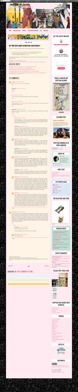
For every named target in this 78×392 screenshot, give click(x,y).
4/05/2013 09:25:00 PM (20, 81)
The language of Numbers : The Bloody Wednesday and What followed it (60, 232)
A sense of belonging (56, 319)
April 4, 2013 (26, 54)
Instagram (46, 30)
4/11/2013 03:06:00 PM (23, 176)
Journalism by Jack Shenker (57, 333)
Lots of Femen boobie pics (24, 103)
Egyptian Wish (54, 326)
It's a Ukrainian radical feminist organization (30, 119)
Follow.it (55, 188)
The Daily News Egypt (56, 312)
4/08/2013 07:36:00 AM (23, 234)
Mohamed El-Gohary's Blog (57, 336)
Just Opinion (30, 62)
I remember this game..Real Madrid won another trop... (61, 264)
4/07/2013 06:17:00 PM (23, 126)
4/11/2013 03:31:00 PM (23, 192)
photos (34, 62)
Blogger (41, 384)
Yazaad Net (54, 340)
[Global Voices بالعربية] (61, 354)
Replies (14, 115)
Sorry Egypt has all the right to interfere (60, 234)
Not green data (55, 337)
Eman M (53, 330)
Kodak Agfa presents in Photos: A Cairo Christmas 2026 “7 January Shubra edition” (24, 71)
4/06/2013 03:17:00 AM (21, 109)
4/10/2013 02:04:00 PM (23, 156)
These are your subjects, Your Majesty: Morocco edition (60, 248)
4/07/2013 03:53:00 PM (23, 227)
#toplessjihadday (24, 52)
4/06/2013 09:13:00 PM (21, 211)
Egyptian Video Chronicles (33, 30)
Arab (14, 62)
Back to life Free (55, 322)
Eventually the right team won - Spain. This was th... (60, 259)
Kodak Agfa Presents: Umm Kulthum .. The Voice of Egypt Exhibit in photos (23, 66)
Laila (53, 177)
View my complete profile (57, 165)
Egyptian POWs (55, 174)
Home (10, 30)
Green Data (54, 331)
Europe (23, 62)
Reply (13, 85)
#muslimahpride (18, 52)
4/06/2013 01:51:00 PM (21, 117)
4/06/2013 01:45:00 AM (18, 101)
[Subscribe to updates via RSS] (61, 41)
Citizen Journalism (18, 62)
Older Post (47, 265)
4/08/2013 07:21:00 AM (23, 139)
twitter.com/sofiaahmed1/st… (32, 53)
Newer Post (10, 265)
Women (43, 62)
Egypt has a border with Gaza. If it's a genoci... (60, 261)
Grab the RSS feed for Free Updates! (61, 44)
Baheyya (53, 323)
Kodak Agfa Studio (16, 30)
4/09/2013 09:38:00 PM (23, 148)
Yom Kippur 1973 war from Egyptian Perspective (61, 175)
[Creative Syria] (54, 299)
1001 (41, 30)
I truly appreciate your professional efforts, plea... (61, 256)
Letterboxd (56, 184)
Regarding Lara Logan (57, 236)
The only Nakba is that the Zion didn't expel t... (60, 266)
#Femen (13, 52)
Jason (13, 95)
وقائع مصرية (56, 192)
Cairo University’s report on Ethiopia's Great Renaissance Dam (61, 239)
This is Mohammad (55, 172)
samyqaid (13, 81)
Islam (27, 62)
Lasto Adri (54, 334)
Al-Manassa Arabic (55, 307)
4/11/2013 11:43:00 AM (23, 169)
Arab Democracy (55, 320)
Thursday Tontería (57, 190)
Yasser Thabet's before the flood (58, 339)
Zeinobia (62, 156)
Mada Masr (54, 311)
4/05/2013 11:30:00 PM (21, 88)
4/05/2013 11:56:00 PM (18, 95)
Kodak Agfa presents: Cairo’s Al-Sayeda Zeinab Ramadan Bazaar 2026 (22, 69)
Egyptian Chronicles (21, 6)
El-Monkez (54, 328)
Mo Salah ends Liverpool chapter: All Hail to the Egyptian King (20, 68)
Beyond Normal (55, 325)
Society (40, 62)
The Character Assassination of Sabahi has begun (61, 245)
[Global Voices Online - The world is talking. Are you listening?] (61, 351)
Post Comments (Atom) (25, 272)
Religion (37, 62)
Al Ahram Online (55, 309)
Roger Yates (17, 139)
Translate (60, 149)
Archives (24, 30)
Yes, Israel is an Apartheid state (58, 120)
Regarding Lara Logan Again (58, 242)
